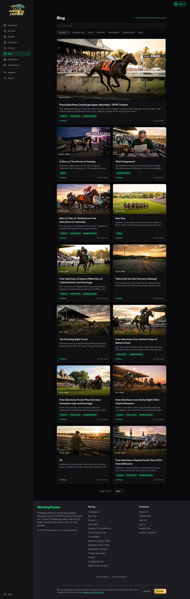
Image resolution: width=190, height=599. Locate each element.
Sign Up (143, 520)
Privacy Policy (103, 577)
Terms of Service (119, 577)
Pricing (11, 48)
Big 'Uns (11, 31)
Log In (142, 524)
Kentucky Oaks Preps (98, 545)
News (141, 32)
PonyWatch (13, 59)
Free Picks (101, 32)
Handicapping (113, 32)
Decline (146, 591)
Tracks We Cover (96, 553)
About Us (144, 512)
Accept (160, 591)
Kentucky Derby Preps (99, 541)
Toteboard (12, 25)
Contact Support (147, 532)
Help (10, 594)
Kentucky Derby (129, 32)
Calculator (12, 42)
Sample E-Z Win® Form (99, 528)
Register (11, 72)
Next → (119, 491)
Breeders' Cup (78, 32)
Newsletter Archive (97, 549)
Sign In (11, 78)
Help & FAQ (144, 528)
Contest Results (95, 561)
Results (11, 37)
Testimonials (13, 65)
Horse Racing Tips (97, 532)
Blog (10, 54)
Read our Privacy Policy (93, 592)
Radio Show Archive (98, 565)
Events (90, 32)
